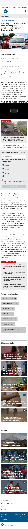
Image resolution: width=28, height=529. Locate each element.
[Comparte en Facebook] (2, 61)
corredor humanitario (10, 303)
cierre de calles (8, 314)
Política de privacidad (20, 514)
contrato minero (8, 324)
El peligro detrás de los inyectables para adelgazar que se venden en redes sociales (14, 356)
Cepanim (19, 7)
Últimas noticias (4, 7)
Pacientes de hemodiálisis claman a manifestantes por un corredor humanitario (14, 279)
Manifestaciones (8, 308)
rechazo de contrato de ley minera (11, 330)
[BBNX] (2, 524)
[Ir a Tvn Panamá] (13, 11)
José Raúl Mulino (12, 7)
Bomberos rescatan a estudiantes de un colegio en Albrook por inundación (13, 418)
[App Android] (5, 509)
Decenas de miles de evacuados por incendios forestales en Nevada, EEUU (12, 443)
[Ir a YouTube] (8, 503)
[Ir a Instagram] (5, 503)
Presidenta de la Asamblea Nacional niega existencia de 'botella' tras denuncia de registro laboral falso (13, 371)
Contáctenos (4, 519)
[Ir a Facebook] (2, 503)
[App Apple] (2, 509)
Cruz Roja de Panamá (9, 298)
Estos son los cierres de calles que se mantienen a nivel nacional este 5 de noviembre (13, 139)
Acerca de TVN (18, 517)
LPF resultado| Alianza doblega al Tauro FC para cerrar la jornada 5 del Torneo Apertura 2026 (14, 458)
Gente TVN (4, 514)
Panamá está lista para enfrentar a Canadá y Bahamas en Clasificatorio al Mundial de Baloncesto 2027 (13, 489)
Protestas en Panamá (9, 319)
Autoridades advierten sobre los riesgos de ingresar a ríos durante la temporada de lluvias (14, 386)
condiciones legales (14, 181)
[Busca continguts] (25, 11)
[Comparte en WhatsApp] (8, 61)
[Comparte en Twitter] (5, 61)
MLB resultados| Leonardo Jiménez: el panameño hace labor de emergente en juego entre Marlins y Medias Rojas (13, 474)
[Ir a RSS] (12, 503)
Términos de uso (5, 517)
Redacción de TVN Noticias (9, 54)
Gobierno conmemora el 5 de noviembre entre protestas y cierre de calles (14, 286)
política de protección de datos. (15, 182)
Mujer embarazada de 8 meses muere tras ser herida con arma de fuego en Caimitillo (14, 403)
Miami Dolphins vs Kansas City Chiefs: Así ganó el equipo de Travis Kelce (14, 266)
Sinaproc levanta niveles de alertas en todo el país (14, 272)
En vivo (24, 7)
